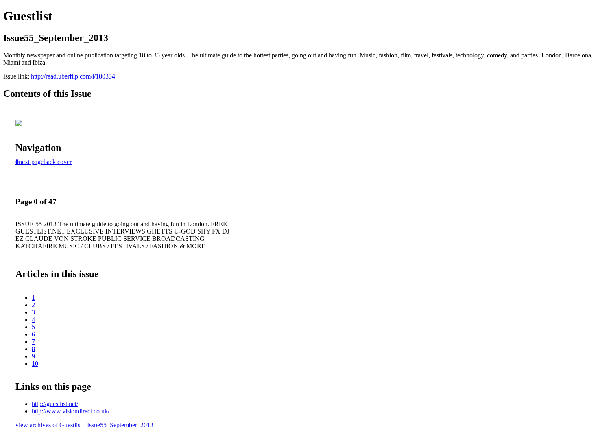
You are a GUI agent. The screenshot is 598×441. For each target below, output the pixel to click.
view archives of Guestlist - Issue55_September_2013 (84, 424)
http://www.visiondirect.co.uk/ (70, 411)
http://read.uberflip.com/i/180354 (73, 76)
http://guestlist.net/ (55, 403)
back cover (58, 161)
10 (35, 363)
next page (31, 161)
